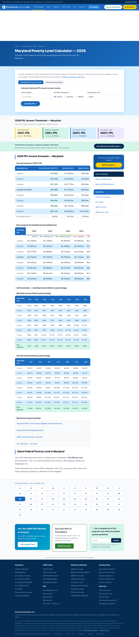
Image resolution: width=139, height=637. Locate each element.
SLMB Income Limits (77, 579)
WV (108, 509)
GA (20, 493)
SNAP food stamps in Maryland (73, 77)
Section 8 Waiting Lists (106, 579)
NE (97, 499)
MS (64, 499)
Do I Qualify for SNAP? (22, 579)
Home (17, 46)
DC (108, 488)
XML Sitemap (100, 634)
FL (119, 488)
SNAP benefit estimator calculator (52, 437)
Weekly (80, 97)
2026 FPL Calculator (109, 197)
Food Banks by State (50, 582)
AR (53, 488)
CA (64, 488)
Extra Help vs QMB (77, 589)
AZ (42, 488)
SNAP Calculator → (109, 165)
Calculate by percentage (54, 82)
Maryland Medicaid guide (109, 184)
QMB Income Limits (77, 576)
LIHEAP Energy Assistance (79, 595)
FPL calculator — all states (52, 444)
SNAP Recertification (50, 579)
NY (42, 504)
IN (64, 493)
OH (75, 504)
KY (97, 493)
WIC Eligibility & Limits (50, 590)
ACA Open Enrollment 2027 (108, 600)
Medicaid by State (77, 569)
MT (86, 499)
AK (31, 488)
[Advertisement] (69, 25)
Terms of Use (95, 547)
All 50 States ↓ (130, 7)
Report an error (104, 630)
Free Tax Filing (104, 597)
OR (97, 504)
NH (119, 499)
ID (42, 493)
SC (20, 509)
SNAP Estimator (20, 572)
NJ (20, 504)
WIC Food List (47, 594)
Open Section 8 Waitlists (107, 569)
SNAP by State (48, 569)
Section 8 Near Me (105, 582)
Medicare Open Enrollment (80, 585)
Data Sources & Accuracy (23, 592)
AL (20, 488)
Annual (59, 97)
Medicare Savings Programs (80, 572)
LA (108, 493)
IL (53, 493)
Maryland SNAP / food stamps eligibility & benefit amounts (52, 423)
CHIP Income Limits (77, 592)
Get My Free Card (64, 546)
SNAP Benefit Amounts (50, 576)
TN (42, 509)
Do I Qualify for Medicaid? (23, 582)
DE (97, 488)
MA (31, 499)
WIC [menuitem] (74, 7)
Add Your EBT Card (28, 544)
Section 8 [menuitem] (82, 7)
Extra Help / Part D (77, 582)
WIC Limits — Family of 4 (51, 603)
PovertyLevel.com (18, 7)
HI (31, 493)
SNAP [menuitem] (48, 7)
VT (75, 509)
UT (64, 509)
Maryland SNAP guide (109, 179)
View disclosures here (90, 630)
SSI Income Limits (105, 590)
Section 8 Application (106, 576)
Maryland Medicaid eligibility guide (52, 430)
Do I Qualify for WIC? (22, 585)
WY (20, 515)
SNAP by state (109, 207)
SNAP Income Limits (49, 572)
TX (53, 509)
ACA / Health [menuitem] (66, 7)
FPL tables (109, 202)
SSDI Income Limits (105, 594)
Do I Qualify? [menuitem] (94, 7)
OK (86, 504)
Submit (116, 540)
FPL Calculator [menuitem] (39, 7)
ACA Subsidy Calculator (23, 576)
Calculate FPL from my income (30, 82)
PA (108, 504)
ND (64, 504)
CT (86, 488)
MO (75, 499)
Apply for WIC (47, 597)
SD (31, 509)
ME (119, 493)
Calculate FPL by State (28, 46)
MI (42, 499)
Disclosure (91, 557)
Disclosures (81, 634)
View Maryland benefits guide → (109, 146)
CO (75, 488)
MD (20, 499)
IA (75, 493)
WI (119, 509)
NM (31, 504)
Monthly (70, 97)
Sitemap (90, 634)
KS (86, 493)
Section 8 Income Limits (107, 572)
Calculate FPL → (30, 104)
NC (53, 504)
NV (108, 499)
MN (53, 499)
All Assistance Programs (107, 603)
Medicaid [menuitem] (56, 7)
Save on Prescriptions (113, 7)
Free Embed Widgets (22, 595)
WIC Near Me (47, 600)
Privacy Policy (106, 547)
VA (86, 509)
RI (119, 504)
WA (97, 509)
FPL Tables (18, 589)
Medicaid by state (109, 212)
